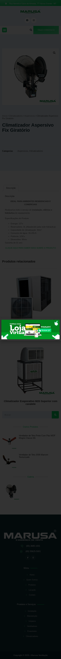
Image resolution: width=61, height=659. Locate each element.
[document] (30, 329)
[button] (57, 322)
